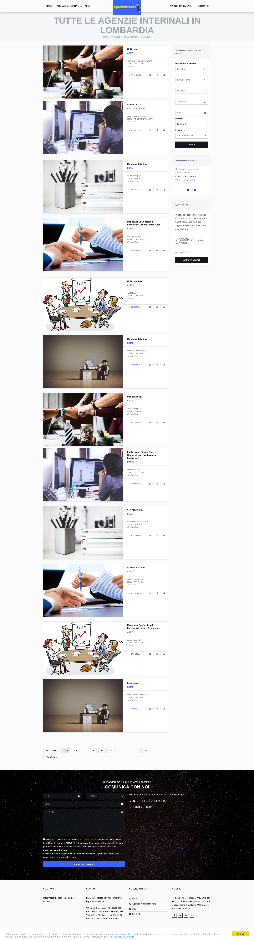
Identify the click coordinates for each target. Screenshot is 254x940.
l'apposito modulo (95, 901)
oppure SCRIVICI (183, 252)
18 (93, 750)
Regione (179, 119)
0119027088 (136, 130)
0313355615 (136, 535)
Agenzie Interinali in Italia (73, 6)
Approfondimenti (181, 6)
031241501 (135, 365)
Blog (134, 909)
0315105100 (136, 75)
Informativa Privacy (88, 839)
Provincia (180, 130)
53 (146, 750)
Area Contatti (191, 260)
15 (67, 750)
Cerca (191, 144)
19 (102, 750)
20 (111, 750)
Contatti (203, 6)
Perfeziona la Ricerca (185, 63)
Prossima (51, 757)
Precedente (53, 750)
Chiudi (240, 934)
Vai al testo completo (185, 180)
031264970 (135, 307)
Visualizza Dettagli (123, 936)
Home (48, 6)
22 (128, 750)
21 (120, 750)
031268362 (135, 250)
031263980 (135, 709)
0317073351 (136, 593)
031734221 (135, 484)
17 (84, 750)
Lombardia (145, 37)
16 (76, 750)
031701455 (135, 654)
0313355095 (136, 422)
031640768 (135, 190)
